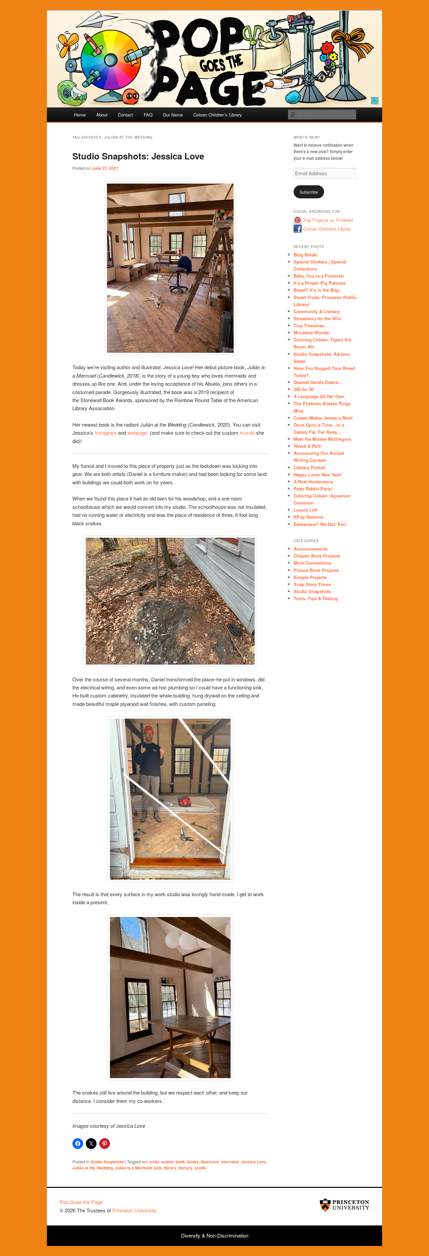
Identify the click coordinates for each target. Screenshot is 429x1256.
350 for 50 (304, 389)
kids (158, 1168)
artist (154, 1162)
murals (247, 432)
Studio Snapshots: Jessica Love (138, 156)
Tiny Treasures (309, 325)
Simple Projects (310, 577)
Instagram (106, 432)
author (167, 1162)
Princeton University (344, 1205)
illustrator (210, 1162)
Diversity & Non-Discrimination (214, 1235)
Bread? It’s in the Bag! (317, 290)
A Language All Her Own (319, 396)
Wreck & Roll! (308, 446)
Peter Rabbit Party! (313, 488)
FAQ (148, 114)
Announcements (310, 548)
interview (230, 1162)
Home (79, 114)
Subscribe (309, 192)
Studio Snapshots (107, 1162)
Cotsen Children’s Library (217, 114)
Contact (125, 114)
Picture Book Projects (316, 570)
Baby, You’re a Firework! (319, 276)
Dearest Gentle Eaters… (318, 382)
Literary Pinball (309, 467)
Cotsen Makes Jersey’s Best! (323, 418)
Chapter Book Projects (317, 555)
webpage (137, 432)
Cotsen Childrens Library (327, 229)
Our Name (173, 114)
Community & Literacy (317, 311)
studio (200, 1168)
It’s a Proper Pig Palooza (320, 283)
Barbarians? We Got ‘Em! (320, 524)
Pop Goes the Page (81, 1201)
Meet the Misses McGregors (322, 439)
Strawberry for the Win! (318, 318)
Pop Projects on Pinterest (328, 220)
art (144, 1162)
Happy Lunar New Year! (318, 474)
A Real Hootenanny (313, 481)
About (102, 114)
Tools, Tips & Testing (316, 598)
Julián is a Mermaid (133, 1168)
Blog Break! (306, 254)
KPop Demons (308, 517)
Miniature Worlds (311, 332)
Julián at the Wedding (92, 1168)
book (180, 1162)
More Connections (312, 563)
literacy (185, 1168)
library (170, 1168)
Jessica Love (253, 1162)
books (193, 1162)
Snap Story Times (312, 584)
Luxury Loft (305, 509)
